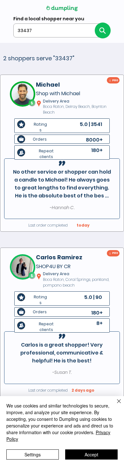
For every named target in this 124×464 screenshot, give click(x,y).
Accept (91, 454)
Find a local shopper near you (48, 19)
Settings (32, 454)
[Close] (115, 405)
